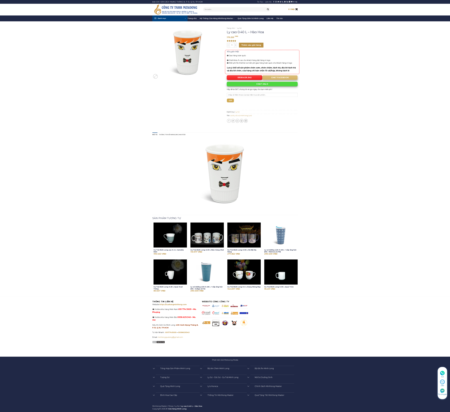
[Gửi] (268, 9)
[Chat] (442, 390)
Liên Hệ (268, 2)
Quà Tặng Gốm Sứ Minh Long (251, 18)
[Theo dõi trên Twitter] (278, 2)
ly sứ (250, 115)
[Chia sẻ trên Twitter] (233, 121)
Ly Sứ (239, 28)
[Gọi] (442, 373)
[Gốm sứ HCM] (225, 313)
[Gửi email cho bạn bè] (237, 121)
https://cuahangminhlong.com (173, 304)
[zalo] (442, 382)
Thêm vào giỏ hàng (251, 45)
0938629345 (183, 332)
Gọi (442, 377)
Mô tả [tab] (154, 134)
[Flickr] (294, 2)
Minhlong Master (159, 406)
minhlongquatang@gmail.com (170, 337)
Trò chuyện (442, 394)
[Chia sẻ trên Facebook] (229, 121)
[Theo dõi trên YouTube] (291, 2)
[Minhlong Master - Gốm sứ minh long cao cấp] (176, 9)
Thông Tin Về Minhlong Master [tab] (172, 134)
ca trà (232, 115)
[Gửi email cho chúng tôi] (280, 2)
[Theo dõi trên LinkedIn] (289, 2)
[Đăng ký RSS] (287, 2)
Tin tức (279, 18)
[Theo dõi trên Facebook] (273, 2)
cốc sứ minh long (241, 115)
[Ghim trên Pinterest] (242, 121)
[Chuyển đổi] (154, 368)
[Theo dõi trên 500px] (296, 2)
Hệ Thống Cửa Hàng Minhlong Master (216, 18)
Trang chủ (192, 18)
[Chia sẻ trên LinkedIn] (246, 121)
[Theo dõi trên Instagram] (276, 2)
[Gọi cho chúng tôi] (282, 2)
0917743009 (170, 332)
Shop (171, 406)
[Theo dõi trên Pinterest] (285, 2)
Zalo (442, 385)
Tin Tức (260, 2)
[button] (170, 18)
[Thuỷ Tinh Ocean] (215, 313)
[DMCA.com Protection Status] (158, 342)
